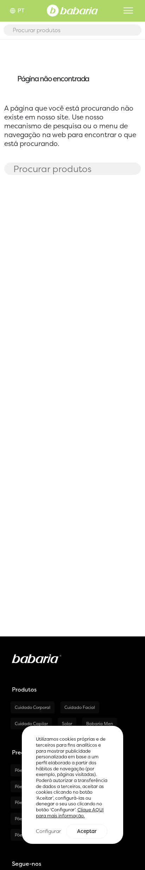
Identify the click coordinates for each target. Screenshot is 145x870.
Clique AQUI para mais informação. (70, 813)
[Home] (72, 10)
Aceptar (86, 831)
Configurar (48, 831)
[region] (72, 785)
